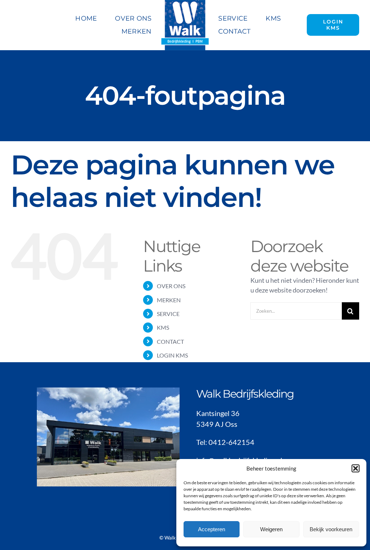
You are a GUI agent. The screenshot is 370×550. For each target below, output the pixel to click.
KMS (163, 327)
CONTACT (170, 341)
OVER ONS (171, 285)
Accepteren (211, 529)
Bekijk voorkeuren (331, 529)
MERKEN (169, 299)
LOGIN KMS (172, 355)
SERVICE (168, 313)
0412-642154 (231, 442)
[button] (355, 468)
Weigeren (271, 529)
